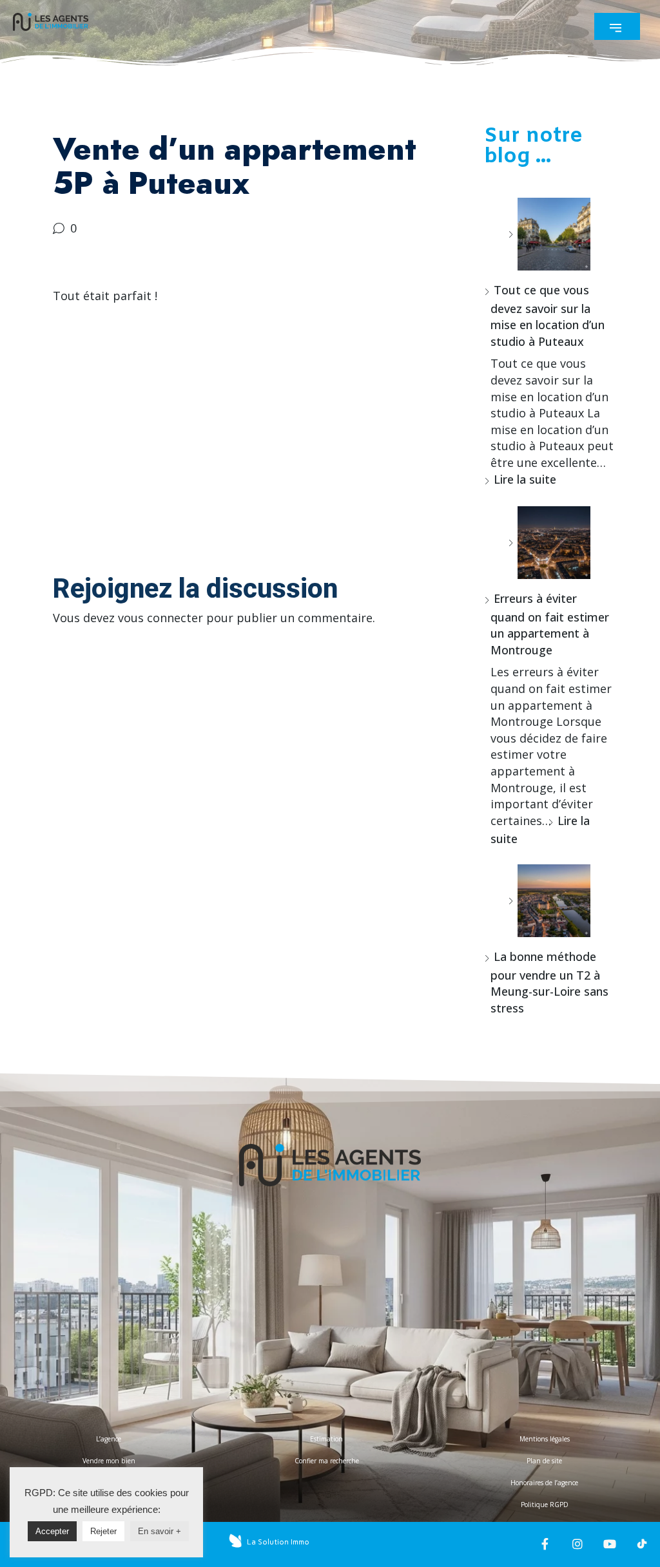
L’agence (108, 1438)
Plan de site (544, 1460)
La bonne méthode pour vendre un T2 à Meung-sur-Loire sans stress (549, 982)
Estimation (326, 1438)
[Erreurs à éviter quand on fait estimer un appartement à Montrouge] (549, 542)
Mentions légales (544, 1438)
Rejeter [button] (103, 1531)
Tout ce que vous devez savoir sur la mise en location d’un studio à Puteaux (547, 315)
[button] (617, 26)
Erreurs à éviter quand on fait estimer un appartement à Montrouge (549, 624)
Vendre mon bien (108, 1460)
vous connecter (160, 617)
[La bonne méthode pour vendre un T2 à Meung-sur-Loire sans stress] (549, 900)
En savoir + (159, 1531)
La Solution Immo (278, 1541)
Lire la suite (525, 479)
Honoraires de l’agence (544, 1482)
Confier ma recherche (327, 1460)
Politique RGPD (544, 1504)
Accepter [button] (52, 1531)
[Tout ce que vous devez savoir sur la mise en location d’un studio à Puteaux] (549, 234)
